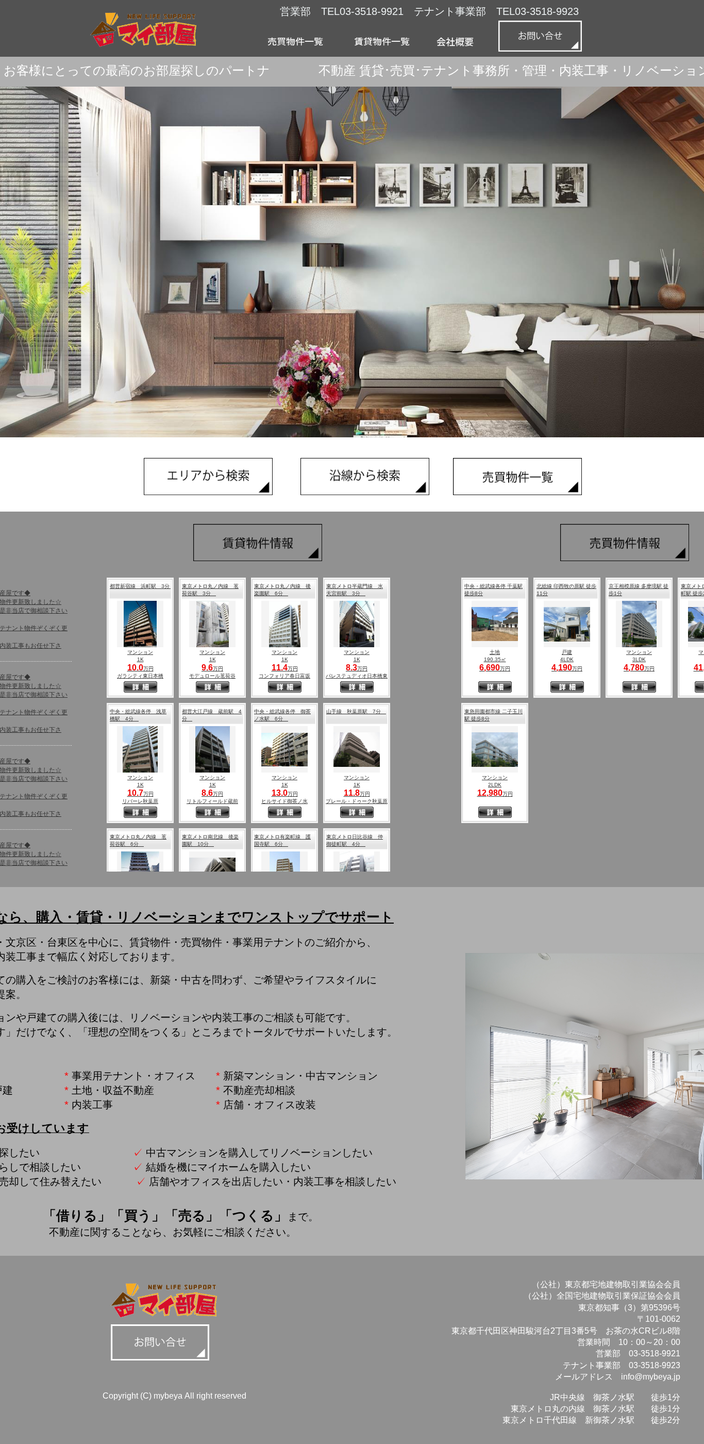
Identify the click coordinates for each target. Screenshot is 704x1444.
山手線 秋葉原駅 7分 (356, 711)
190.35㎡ (495, 659)
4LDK (567, 659)
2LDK (494, 784)
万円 (140, 668)
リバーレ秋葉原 (140, 801)
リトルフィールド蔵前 (212, 801)
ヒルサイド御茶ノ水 (284, 801)
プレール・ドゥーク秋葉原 (357, 801)
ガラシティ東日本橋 (140, 676)
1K (140, 659)
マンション (140, 652)
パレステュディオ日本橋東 (357, 676)
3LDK (639, 659)
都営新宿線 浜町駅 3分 (142, 586)
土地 (495, 652)
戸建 (567, 652)
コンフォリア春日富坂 (284, 676)
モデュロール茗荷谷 (212, 676)
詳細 (140, 688)
